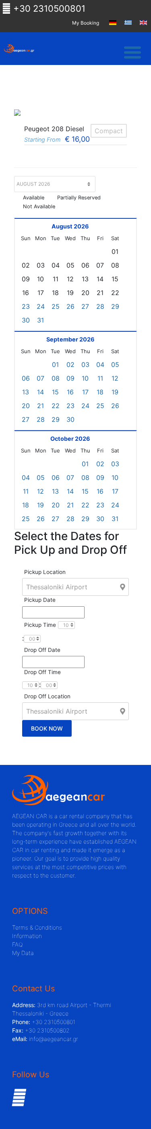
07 (40, 378)
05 (115, 364)
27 (85, 306)
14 (40, 392)
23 (26, 306)
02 (70, 364)
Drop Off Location (47, 696)
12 (115, 378)
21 (40, 406)
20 (26, 406)
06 (26, 378)
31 (40, 320)
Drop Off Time (42, 672)
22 (56, 406)
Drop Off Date (42, 650)
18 (100, 392)
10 (85, 378)
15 (55, 392)
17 (85, 392)
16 (70, 392)
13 (25, 392)
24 (41, 306)
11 (100, 378)
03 (85, 364)
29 (115, 306)
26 (70, 306)
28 (100, 306)
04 (100, 364)
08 (56, 378)
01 (55, 364)
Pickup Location (45, 572)
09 (70, 378)
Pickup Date (40, 600)
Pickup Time (40, 625)
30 (26, 320)
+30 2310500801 (48, 8)
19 (115, 392)
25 (56, 306)
